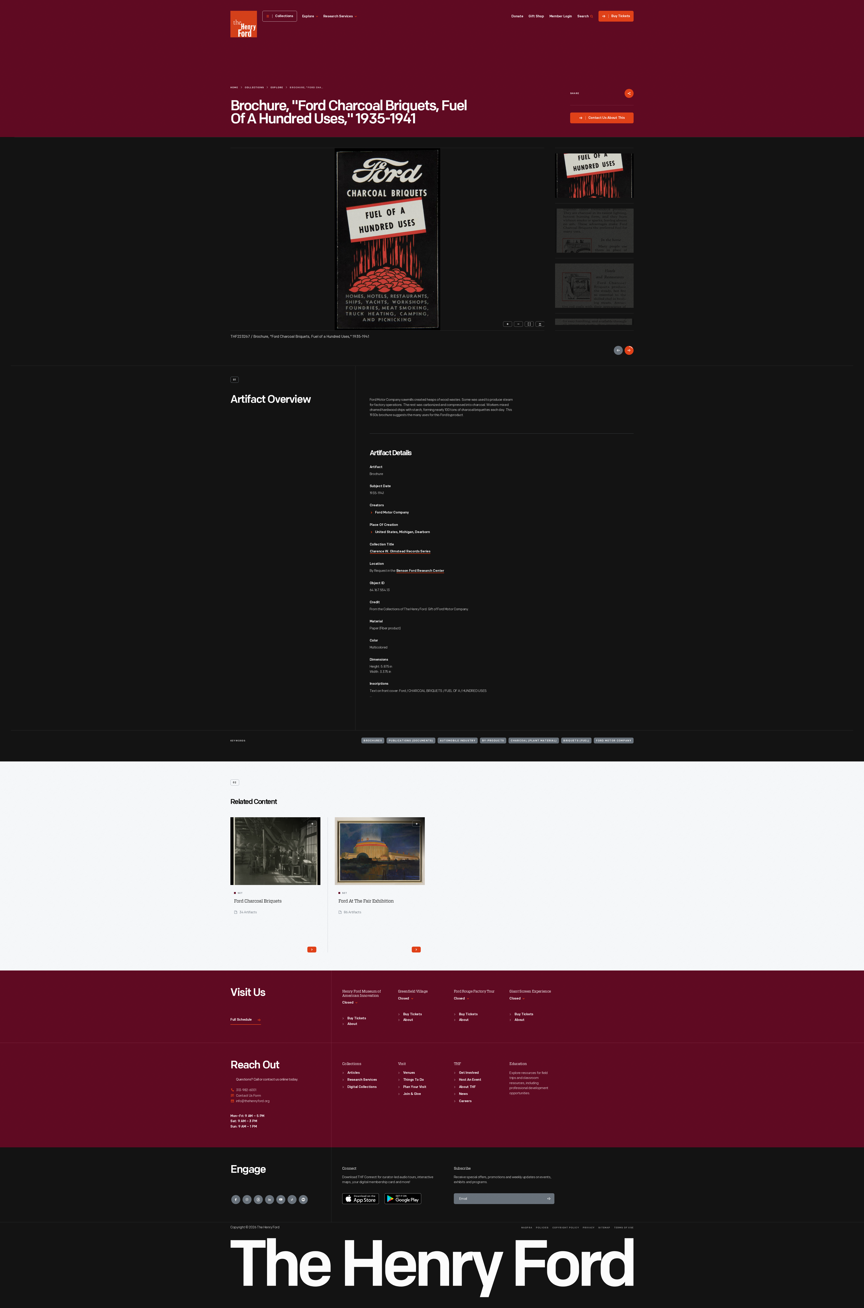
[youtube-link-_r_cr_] (280, 1199)
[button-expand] (312, 824)
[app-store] (360, 1198)
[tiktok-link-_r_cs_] (292, 1199)
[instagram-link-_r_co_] (247, 1199)
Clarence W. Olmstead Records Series (400, 551)
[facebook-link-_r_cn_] (235, 1199)
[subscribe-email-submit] (549, 1198)
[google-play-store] (403, 1198)
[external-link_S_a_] (275, 1090)
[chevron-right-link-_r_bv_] (311, 949)
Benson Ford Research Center (420, 571)
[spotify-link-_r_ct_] (303, 1199)
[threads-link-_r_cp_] (258, 1199)
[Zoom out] (518, 324)
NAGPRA (526, 1228)
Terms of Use (624, 1228)
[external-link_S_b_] (275, 1096)
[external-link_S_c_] (275, 1101)
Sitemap (604, 1228)
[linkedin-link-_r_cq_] (269, 1199)
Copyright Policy (565, 1228)
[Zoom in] (507, 324)
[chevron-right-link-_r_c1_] (416, 949)
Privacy (589, 1228)
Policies (542, 1228)
